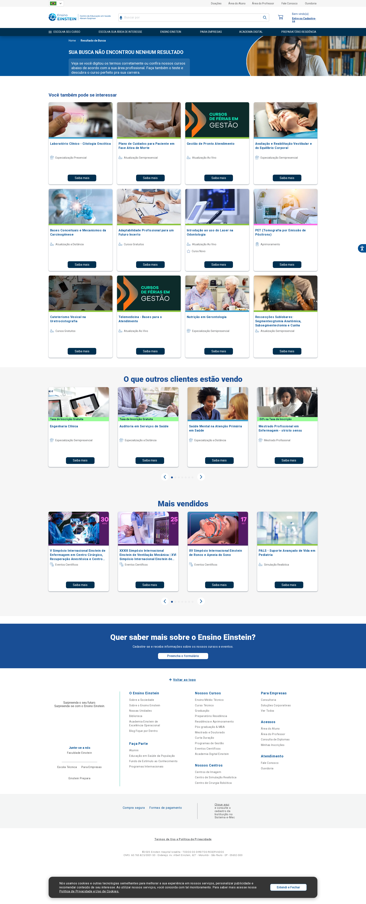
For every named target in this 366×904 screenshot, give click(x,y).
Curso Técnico (204, 705)
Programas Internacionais (146, 766)
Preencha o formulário (183, 656)
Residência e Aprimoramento (214, 721)
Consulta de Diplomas (275, 739)
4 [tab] (182, 477)
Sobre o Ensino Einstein (144, 705)
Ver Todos (267, 710)
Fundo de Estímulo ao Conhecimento (153, 761)
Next (201, 477)
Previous (165, 477)
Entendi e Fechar (288, 887)
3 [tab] (179, 477)
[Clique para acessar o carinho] (280, 17)
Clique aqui (222, 804)
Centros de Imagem (208, 772)
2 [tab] (175, 477)
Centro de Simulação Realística (215, 777)
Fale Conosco (290, 3)
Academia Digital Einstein (212, 753)
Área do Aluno (237, 3)
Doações (216, 3)
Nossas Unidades (140, 710)
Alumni (134, 750)
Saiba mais (82, 178)
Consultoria (268, 699)
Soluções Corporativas (276, 705)
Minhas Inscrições (273, 745)
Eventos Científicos (208, 748)
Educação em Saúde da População (152, 755)
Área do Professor (263, 3)
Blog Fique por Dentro (143, 730)
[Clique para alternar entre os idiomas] (56, 3)
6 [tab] (189, 477)
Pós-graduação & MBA (210, 726)
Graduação (202, 710)
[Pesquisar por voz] (121, 17)
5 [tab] (186, 477)
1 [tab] (172, 477)
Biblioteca (135, 716)
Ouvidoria (310, 3)
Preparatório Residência (211, 716)
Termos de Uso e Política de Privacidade (183, 839)
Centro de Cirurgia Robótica (213, 782)
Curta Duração (204, 737)
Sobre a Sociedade (141, 699)
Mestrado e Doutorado (210, 732)
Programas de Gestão (209, 743)
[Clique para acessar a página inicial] (80, 22)
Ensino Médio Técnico (209, 699)
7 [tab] (192, 477)
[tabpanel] (78, 427)
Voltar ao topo (184, 680)
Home (72, 40)
